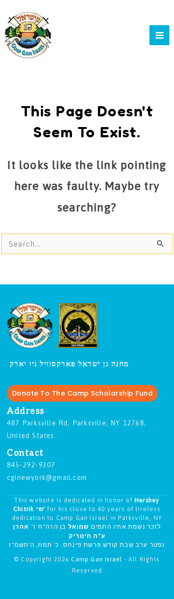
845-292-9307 (31, 465)
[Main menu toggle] (159, 35)
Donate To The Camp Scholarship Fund (82, 393)
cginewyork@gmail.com (47, 477)
